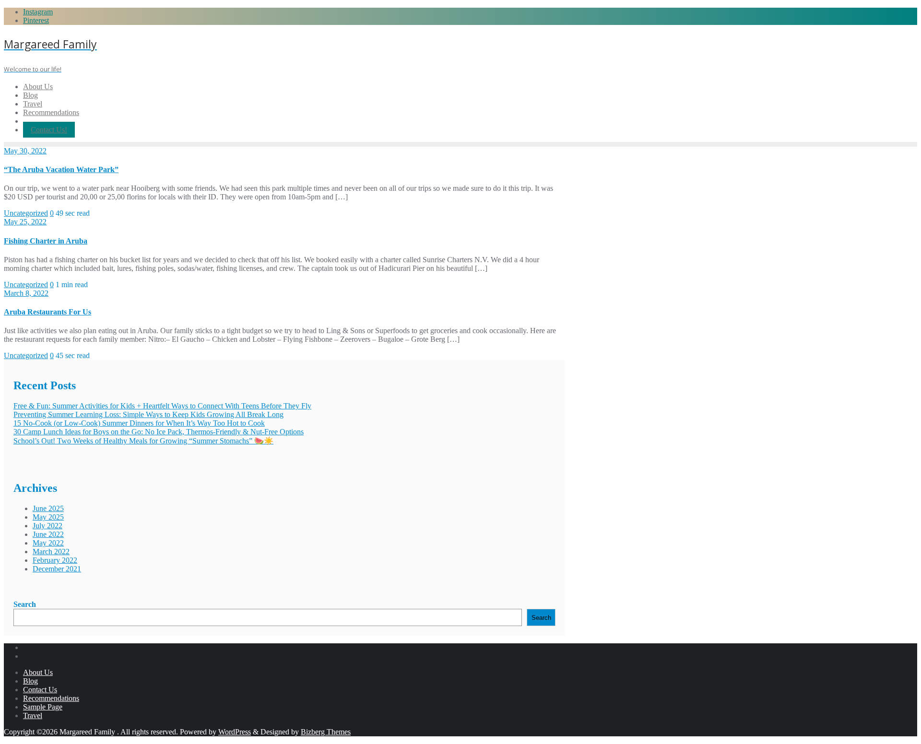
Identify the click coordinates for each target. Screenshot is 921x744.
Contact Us (40, 690)
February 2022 (55, 560)
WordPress (234, 732)
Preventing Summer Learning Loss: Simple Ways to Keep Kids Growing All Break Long (148, 414)
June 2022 (48, 534)
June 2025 (48, 508)
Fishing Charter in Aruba (45, 241)
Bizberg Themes (326, 732)
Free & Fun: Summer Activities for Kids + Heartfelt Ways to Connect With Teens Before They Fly (162, 406)
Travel (32, 715)
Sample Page (42, 707)
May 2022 (48, 543)
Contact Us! (49, 130)
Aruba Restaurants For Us (47, 312)
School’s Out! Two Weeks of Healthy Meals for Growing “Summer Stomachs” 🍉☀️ (143, 441)
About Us (38, 672)
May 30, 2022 (25, 151)
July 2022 (47, 526)
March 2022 (51, 551)
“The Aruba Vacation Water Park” (61, 169)
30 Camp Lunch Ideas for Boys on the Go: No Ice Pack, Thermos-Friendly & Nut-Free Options (158, 432)
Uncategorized (26, 213)
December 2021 (57, 569)
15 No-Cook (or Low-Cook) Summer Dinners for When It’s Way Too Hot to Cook (139, 423)
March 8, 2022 (26, 293)
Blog (30, 681)
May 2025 (48, 517)
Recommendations (51, 698)
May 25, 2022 (25, 222)
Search (24, 604)
